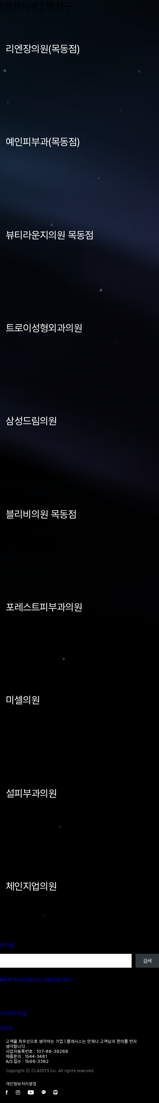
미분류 (6, 1028)
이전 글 (7, 945)
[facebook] (7, 1092)
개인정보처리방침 (21, 1083)
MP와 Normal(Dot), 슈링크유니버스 (36, 980)
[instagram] (18, 1092)
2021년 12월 (13, 1013)
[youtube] (31, 1092)
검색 (4, 951)
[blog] (55, 1092)
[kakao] (43, 1092)
